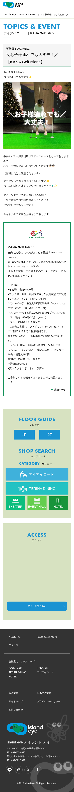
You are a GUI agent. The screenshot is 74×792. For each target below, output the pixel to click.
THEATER (15, 506)
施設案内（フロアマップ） (23, 661)
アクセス (13, 645)
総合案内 (13, 693)
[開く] (69, 5)
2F (50, 435)
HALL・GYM (15, 667)
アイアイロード (41, 474)
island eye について (47, 637)
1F (24, 435)
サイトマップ (16, 701)
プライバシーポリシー (48, 701)
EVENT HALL (37, 506)
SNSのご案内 (44, 693)
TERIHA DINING (42, 489)
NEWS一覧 (14, 637)
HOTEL (58, 506)
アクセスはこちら (37, 606)
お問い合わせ (16, 709)
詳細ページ (60, 389)
